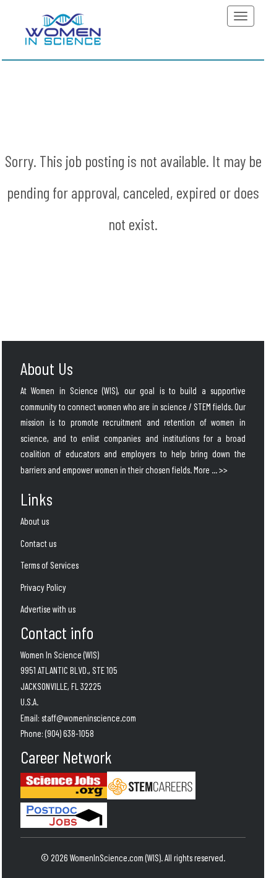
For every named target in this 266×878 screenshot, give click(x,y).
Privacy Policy (43, 587)
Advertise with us (47, 608)
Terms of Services (49, 564)
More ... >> (211, 469)
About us (34, 521)
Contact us (38, 543)
